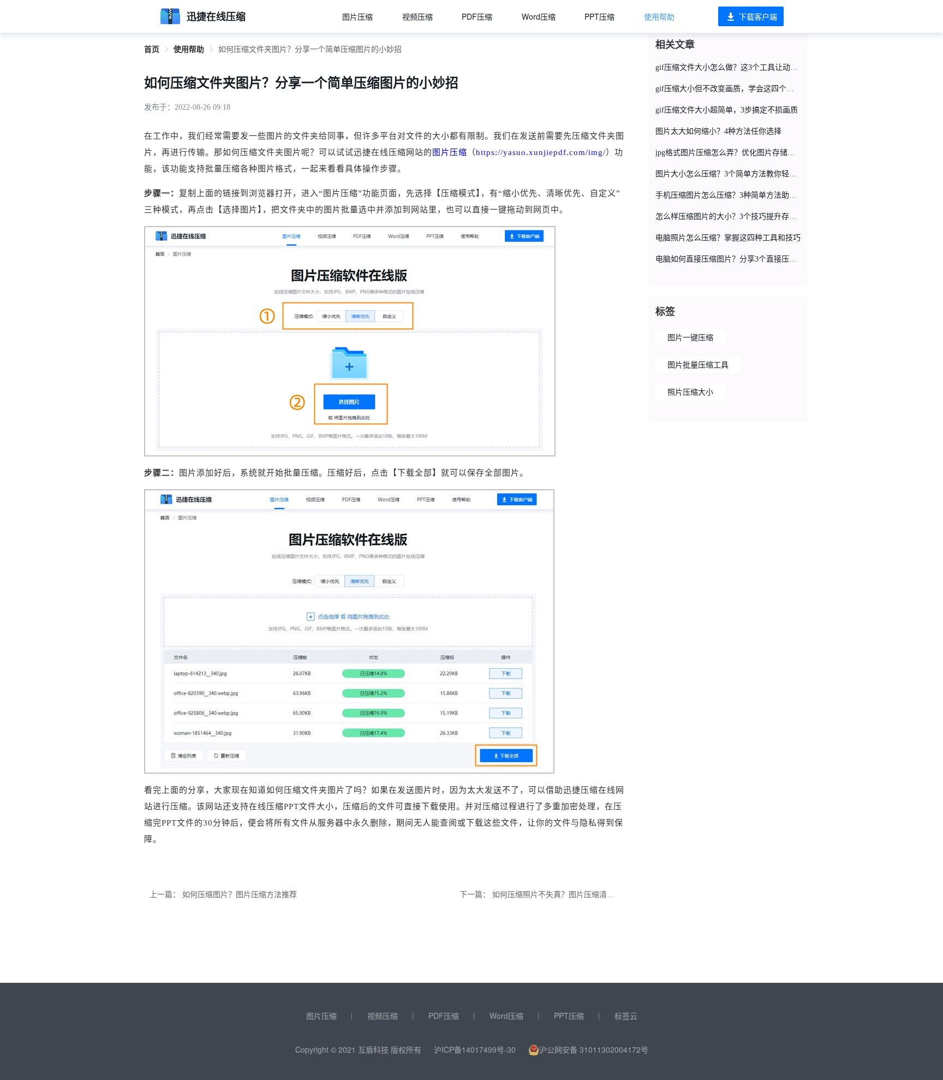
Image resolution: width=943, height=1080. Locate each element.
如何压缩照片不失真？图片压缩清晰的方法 (564, 895)
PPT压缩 (599, 16)
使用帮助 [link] (189, 49)
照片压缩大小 (690, 392)
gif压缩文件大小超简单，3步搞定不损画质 (726, 110)
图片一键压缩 (690, 338)
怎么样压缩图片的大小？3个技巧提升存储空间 (728, 216)
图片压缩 (357, 16)
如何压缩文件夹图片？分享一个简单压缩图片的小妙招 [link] (310, 49)
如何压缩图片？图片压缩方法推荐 (239, 895)
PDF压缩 (477, 16)
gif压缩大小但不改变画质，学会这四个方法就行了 (728, 89)
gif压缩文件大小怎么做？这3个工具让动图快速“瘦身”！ (728, 67)
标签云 (625, 1015)
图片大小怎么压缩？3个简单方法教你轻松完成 (728, 174)
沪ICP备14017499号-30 (475, 1049)
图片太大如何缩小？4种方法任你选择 (718, 131)
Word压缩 (539, 16)
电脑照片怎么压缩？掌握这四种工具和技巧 (728, 238)
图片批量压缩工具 (698, 365)
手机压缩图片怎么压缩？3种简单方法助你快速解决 (728, 195)
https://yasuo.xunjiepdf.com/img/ (541, 152)
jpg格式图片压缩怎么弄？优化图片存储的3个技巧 (728, 153)
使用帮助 (659, 16)
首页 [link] (151, 49)
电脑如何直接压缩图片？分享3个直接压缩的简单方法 (728, 259)
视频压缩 (417, 16)
